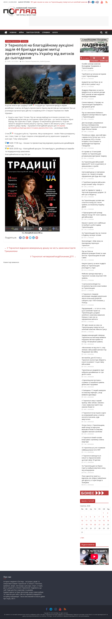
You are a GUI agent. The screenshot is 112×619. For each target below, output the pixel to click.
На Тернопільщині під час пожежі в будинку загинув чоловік (94, 234)
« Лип (82, 538)
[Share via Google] (27, 237)
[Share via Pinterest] (36, 237)
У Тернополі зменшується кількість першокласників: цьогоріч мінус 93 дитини (91, 458)
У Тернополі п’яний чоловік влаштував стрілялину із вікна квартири (93, 439)
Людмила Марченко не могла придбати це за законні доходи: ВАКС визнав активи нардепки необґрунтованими (93, 93)
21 (99, 524)
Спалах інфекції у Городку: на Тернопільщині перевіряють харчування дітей (92, 104)
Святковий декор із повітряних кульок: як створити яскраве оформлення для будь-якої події (94, 174)
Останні (86, 58)
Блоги (55, 32)
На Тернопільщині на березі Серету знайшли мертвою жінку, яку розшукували (94, 468)
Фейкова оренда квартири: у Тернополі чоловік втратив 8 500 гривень (94, 276)
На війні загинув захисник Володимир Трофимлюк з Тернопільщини (91, 66)
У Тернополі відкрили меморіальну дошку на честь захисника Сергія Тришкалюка (39, 249)
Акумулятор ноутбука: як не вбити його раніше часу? (92, 83)
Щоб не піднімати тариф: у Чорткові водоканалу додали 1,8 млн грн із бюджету (94, 192)
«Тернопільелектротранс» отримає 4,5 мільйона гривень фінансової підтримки (93, 382)
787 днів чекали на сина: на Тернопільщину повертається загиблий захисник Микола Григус (65, 1)
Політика (24, 41)
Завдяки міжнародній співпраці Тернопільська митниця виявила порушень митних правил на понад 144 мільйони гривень (94, 338)
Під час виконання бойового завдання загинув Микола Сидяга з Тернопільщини (94, 115)
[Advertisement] (69, 21)
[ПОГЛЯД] (5, 32)
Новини (13, 32)
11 (86, 521)
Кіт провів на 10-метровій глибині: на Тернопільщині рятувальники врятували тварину (94, 154)
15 (104, 521)
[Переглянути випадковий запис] (106, 32)
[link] (36, 127)
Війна (21, 32)
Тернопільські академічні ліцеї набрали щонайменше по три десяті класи (93, 372)
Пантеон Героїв (32, 32)
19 (91, 524)
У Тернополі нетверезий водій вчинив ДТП (53, 256)
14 (99, 521)
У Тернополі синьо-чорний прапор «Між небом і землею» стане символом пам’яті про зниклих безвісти (93, 404)
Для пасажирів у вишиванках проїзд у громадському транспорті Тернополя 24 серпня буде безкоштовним (94, 126)
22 (104, 524)
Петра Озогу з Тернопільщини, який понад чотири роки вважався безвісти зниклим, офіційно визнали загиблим (93, 428)
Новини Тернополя (12, 41)
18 (86, 524)
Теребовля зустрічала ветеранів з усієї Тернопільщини (94, 75)
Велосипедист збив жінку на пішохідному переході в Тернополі (92, 243)
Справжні (46, 32)
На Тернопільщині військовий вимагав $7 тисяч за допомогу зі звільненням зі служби (94, 164)
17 (82, 524)
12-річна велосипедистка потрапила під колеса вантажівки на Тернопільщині (94, 286)
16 (108, 521)
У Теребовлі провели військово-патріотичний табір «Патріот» (94, 183)
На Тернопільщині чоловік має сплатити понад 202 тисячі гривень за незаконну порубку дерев (93, 203)
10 (82, 521)
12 (91, 521)
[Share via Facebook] (20, 237)
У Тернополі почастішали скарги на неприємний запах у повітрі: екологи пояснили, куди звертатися (94, 416)
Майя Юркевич (45, 61)
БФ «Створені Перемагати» (30, 61)
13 (95, 521)
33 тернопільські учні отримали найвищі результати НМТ (93, 449)
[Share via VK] (23, 237)
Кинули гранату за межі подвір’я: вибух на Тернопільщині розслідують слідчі (94, 265)
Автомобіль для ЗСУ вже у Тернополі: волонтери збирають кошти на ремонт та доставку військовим (94, 361)
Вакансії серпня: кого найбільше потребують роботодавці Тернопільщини (94, 225)
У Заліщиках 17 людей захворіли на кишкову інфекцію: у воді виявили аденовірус (94, 392)
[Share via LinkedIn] (33, 237)
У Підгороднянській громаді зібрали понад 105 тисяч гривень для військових (94, 215)
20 (95, 524)
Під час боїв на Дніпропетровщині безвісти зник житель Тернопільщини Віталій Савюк (94, 254)
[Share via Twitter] (30, 237)
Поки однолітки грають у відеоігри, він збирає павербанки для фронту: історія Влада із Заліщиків (94, 479)
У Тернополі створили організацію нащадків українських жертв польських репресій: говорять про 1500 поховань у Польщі (94, 298)
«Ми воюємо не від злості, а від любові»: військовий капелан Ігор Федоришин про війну (94, 350)
